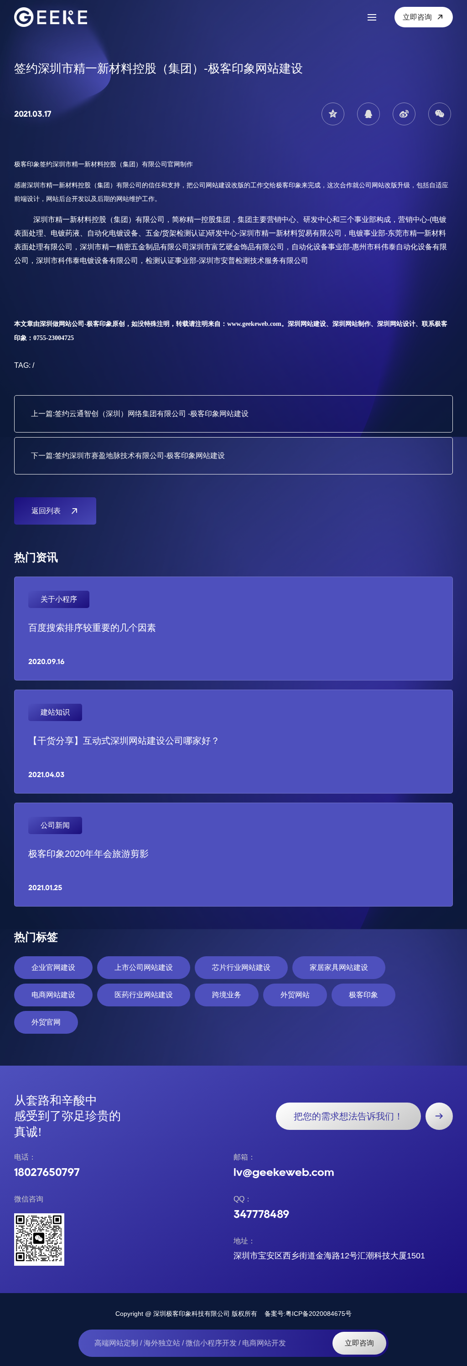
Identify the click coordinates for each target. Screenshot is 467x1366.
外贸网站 (295, 995)
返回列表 (46, 511)
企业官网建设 (53, 967)
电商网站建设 (53, 995)
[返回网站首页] (55, 16)
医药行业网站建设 (143, 995)
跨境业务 (226, 995)
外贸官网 (46, 1022)
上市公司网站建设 (143, 967)
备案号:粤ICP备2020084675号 (308, 1313)
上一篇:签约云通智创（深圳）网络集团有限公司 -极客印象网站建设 (140, 414)
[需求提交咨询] (439, 1116)
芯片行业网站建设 (241, 967)
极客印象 (363, 995)
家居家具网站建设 (339, 967)
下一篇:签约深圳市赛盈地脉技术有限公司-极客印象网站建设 (128, 455)
